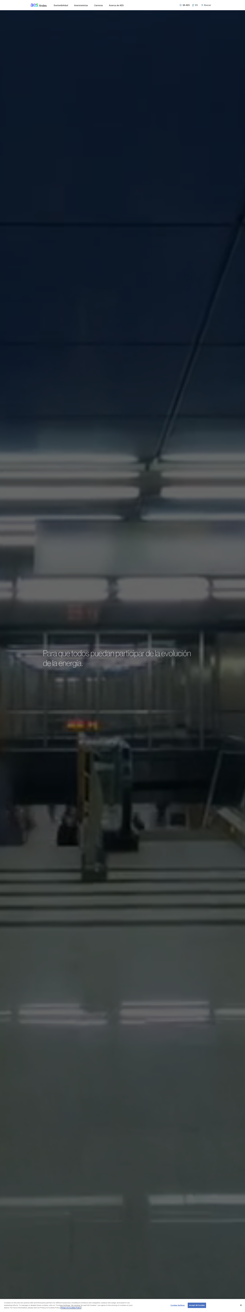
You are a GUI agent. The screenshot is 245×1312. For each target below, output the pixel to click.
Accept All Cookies (197, 1305)
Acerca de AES (116, 5)
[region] (122, 1305)
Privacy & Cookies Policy (71, 1308)
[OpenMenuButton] (185, 5)
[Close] (241, 1305)
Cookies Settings (177, 1305)
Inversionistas (81, 5)
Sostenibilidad (61, 5)
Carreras (98, 5)
